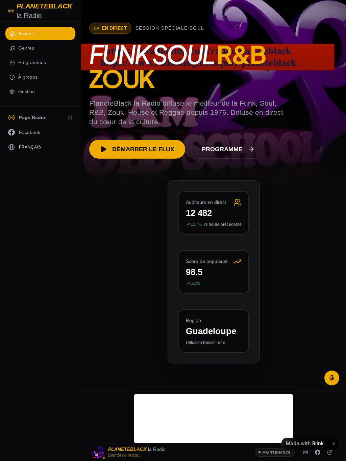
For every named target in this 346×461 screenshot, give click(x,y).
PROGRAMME (222, 149)
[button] (40, 33)
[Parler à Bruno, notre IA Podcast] (331, 378)
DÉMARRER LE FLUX (143, 149)
